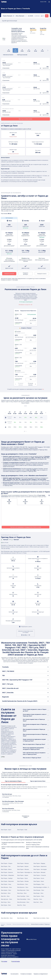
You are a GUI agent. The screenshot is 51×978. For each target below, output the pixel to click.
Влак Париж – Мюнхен (23, 869)
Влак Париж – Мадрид (39, 863)
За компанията (14, 974)
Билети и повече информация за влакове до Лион (37, 847)
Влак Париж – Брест (6, 829)
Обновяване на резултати (25, 304)
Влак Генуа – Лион (5, 902)
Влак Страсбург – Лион (23, 896)
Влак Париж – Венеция (39, 872)
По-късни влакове (30, 384)
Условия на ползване (26, 974)
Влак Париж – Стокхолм (40, 875)
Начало (3, 924)
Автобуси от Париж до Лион (33, 842)
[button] (31, 15)
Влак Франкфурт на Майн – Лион (42, 887)
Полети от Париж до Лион (33, 844)
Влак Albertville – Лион (6, 918)
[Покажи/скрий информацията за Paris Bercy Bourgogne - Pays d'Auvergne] (48, 803)
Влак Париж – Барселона (40, 866)
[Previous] (5, 413)
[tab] (8, 54)
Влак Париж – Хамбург (7, 878)
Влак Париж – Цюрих (22, 875)
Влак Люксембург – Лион (23, 899)
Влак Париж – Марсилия (7, 881)
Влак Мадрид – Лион (39, 884)
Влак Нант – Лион (38, 902)
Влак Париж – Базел (39, 881)
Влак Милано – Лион (22, 884)
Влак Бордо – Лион (38, 893)
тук (43, 389)
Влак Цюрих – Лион (6, 890)
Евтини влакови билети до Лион (21, 924)
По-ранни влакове (20, 384)
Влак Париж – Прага (22, 878)
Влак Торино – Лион (39, 896)
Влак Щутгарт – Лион (6, 899)
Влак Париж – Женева (23, 881)
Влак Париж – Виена (6, 869)
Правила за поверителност (41, 974)
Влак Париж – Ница (6, 884)
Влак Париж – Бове (22, 829)
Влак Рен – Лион (21, 905)
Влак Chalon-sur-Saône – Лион (41, 918)
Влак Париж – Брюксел (7, 872)
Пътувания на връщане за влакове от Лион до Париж (13, 843)
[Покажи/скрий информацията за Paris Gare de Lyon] (48, 795)
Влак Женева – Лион (39, 890)
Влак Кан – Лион (38, 899)
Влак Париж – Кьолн (39, 878)
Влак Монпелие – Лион (23, 902)
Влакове (9, 924)
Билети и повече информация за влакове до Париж (13, 847)
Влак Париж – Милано (23, 863)
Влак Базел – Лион (5, 893)
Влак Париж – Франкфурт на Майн (26, 872)
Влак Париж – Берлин (22, 866)
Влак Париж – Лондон (6, 863)
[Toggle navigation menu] (49, 2)
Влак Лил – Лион (5, 896)
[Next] (47, 50)
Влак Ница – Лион (21, 893)
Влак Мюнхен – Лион (6, 887)
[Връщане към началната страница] (4, 2)
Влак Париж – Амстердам (40, 869)
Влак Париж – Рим (5, 866)
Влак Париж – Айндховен (7, 875)
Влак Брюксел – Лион (22, 887)
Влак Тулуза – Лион (6, 905)
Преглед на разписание (13, 153)
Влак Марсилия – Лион (23, 890)
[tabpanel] (25, 517)
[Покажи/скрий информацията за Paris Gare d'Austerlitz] (48, 810)
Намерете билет (13, 136)
